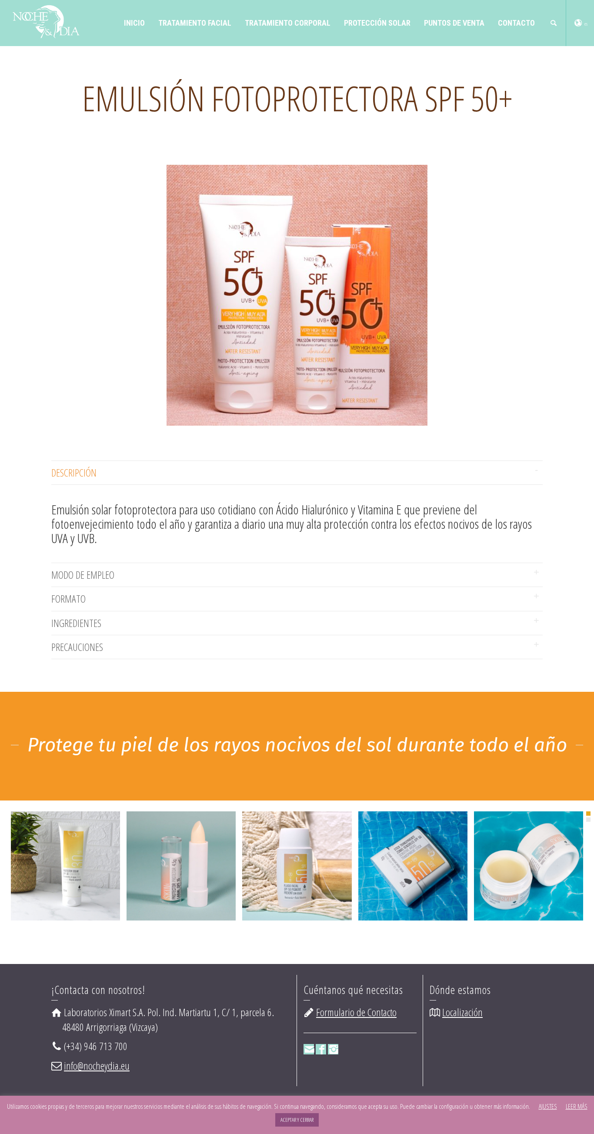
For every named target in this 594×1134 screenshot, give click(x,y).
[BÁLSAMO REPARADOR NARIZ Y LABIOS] (540, 882)
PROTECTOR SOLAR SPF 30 (65, 852)
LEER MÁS (576, 1106)
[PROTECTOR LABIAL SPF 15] (193, 876)
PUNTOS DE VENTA (454, 22)
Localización (462, 1012)
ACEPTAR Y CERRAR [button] (297, 1120)
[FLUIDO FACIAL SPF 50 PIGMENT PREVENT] (309, 882)
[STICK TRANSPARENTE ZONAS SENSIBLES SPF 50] (425, 882)
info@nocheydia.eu (97, 1065)
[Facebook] (321, 1049)
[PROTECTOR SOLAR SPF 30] (78, 876)
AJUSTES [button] (548, 1106)
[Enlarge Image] (53, 876)
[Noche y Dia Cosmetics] (45, 20)
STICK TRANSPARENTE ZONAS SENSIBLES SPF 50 (412, 852)
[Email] (309, 1049)
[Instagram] (333, 1049)
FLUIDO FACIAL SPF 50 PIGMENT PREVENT (297, 852)
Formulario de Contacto (356, 1012)
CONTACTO (516, 22)
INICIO (134, 22)
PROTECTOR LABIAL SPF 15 (181, 852)
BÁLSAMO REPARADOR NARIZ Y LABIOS (528, 852)
